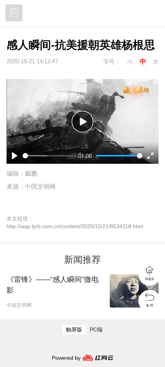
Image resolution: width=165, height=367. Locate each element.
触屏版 (74, 329)
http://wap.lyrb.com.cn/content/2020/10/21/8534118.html (75, 226)
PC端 (96, 329)
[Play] (82, 121)
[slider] (49, 156)
